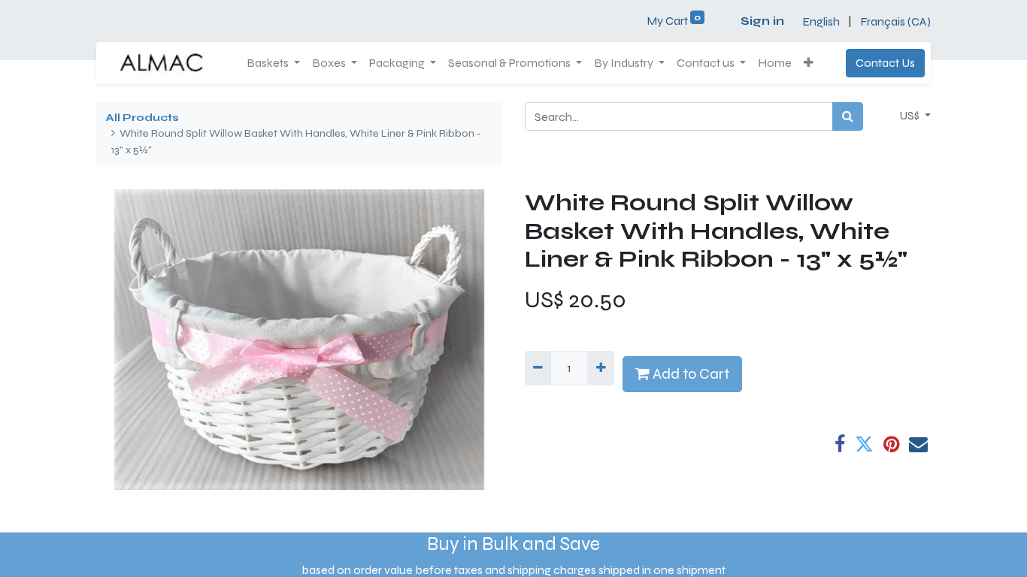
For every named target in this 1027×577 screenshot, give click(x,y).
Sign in (762, 21)
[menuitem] (775, 63)
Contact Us (885, 63)
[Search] (847, 116)
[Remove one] (538, 368)
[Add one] (600, 368)
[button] (808, 63)
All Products (142, 117)
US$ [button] (910, 115)
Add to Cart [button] (689, 373)
